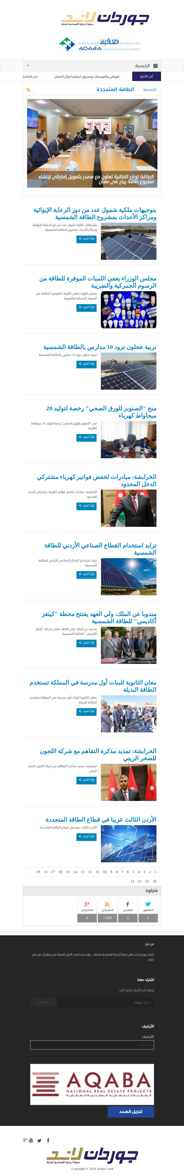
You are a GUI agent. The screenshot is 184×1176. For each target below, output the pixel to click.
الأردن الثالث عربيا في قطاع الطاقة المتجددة (101, 819)
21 (147, 881)
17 (53, 872)
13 (83, 872)
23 (132, 881)
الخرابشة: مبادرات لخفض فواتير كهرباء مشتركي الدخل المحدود (96, 480)
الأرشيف (148, 1036)
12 (90, 872)
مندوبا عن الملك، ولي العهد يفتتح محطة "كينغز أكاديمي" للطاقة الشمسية (99, 617)
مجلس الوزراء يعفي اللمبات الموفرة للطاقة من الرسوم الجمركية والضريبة (97, 282)
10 (105, 872)
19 (38, 872)
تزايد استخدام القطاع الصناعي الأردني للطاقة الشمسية (100, 549)
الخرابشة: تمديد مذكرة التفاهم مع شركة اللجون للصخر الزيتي (98, 754)
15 (68, 872)
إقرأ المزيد (87, 238)
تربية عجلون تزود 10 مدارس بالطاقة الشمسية (99, 347)
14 (75, 872)
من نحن (149, 944)
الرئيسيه (149, 89)
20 (154, 881)
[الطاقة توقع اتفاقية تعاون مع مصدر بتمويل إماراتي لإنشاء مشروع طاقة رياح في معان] (92, 143)
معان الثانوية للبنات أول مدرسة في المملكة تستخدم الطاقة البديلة (93, 686)
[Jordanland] (92, 19)
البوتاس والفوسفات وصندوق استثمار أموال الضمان (103, 77)
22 (140, 881)
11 (97, 872)
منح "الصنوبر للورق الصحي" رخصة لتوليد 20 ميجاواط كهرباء (101, 412)
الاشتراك (43, 1002)
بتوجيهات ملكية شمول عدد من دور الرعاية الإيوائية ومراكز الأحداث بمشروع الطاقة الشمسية (95, 213)
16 (60, 872)
